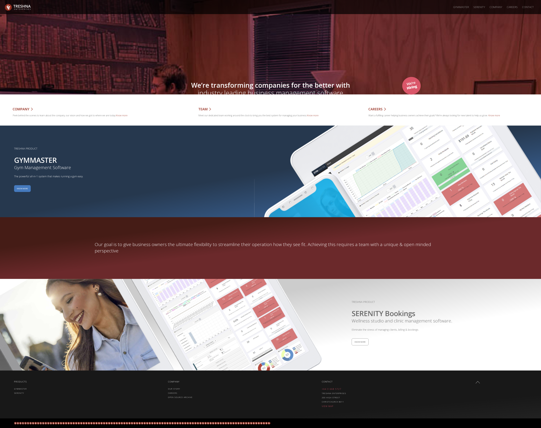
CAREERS (172, 393)
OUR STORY (174, 389)
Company (496, 7)
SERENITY (19, 393)
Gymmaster (461, 7)
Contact (528, 7)
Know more (122, 115)
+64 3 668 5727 (331, 389)
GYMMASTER (20, 389)
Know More (22, 188)
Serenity (479, 7)
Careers (512, 7)
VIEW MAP (327, 406)
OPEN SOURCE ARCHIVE (180, 397)
